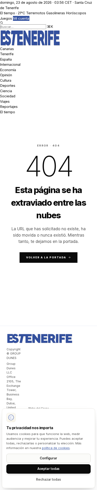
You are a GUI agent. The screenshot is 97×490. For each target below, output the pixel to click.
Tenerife (7, 54)
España (6, 59)
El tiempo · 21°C (12, 13)
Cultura (5, 80)
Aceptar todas (48, 469)
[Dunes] (48, 37)
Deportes (7, 85)
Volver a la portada (46, 257)
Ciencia (6, 91)
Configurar (48, 458)
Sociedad (7, 96)
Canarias (7, 49)
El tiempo (7, 112)
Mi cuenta (21, 18)
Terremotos (35, 13)
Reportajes (9, 106)
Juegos (6, 18)
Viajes (5, 101)
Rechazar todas (48, 479)
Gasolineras (55, 13)
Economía (8, 70)
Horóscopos (76, 13)
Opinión (6, 75)
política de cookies (56, 448)
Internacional (10, 64)
